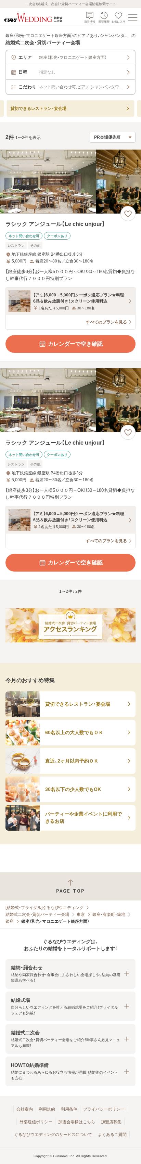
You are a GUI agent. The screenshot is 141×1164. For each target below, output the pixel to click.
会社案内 (24, 1109)
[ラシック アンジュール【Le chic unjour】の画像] (70, 182)
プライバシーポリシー (103, 1109)
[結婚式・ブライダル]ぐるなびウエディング (44, 907)
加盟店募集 (111, 1122)
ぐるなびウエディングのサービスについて (53, 1134)
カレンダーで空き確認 (75, 344)
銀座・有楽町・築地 (108, 914)
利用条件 (69, 1109)
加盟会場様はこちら (76, 1122)
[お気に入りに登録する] (128, 213)
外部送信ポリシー (36, 1122)
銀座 (9, 921)
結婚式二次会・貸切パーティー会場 (37, 914)
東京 (81, 914)
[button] (70, 974)
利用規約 (47, 1109)
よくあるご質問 (112, 1134)
